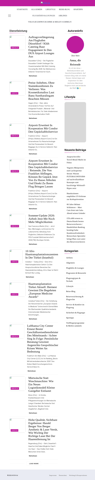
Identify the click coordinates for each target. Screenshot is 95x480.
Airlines (63, 16)
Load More (34, 463)
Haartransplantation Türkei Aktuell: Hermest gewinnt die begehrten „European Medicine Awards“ (42, 290)
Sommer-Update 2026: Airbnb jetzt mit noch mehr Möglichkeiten (41, 218)
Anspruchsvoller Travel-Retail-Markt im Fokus (76, 160)
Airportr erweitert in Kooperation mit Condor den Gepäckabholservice (43, 128)
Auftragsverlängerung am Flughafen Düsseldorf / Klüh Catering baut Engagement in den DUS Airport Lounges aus (41, 46)
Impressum (53, 475)
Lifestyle (50, 9)
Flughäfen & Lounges (43, 16)
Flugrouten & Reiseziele (76, 273)
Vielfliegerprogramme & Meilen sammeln (49, 22)
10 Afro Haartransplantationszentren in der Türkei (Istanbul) (41, 254)
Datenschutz (63, 475)
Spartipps (78, 9)
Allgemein (36, 9)
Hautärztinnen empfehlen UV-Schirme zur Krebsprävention (76, 196)
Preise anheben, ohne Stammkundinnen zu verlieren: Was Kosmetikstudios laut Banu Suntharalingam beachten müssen (41, 90)
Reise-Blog (64, 9)
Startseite (22, 9)
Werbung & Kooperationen (78, 475)
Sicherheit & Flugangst (75, 313)
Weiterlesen (33, 76)
